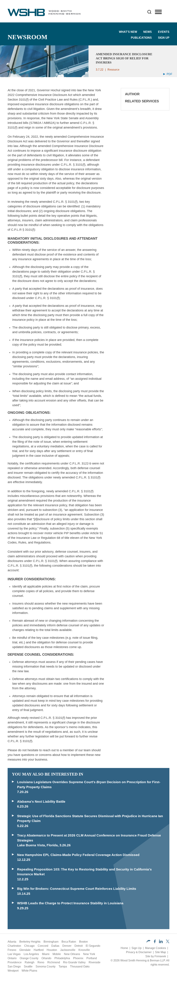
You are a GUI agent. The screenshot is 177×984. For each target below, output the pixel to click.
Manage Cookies (155, 948)
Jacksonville (67, 949)
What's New (128, 31)
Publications (141, 37)
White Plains (29, 970)
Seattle (28, 966)
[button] (149, 941)
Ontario (12, 958)
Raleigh (29, 962)
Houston (52, 949)
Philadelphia (62, 958)
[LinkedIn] (161, 942)
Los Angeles (31, 954)
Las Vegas (14, 954)
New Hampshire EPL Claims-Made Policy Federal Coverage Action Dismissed (78, 855)
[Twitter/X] (167, 942)
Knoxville (84, 949)
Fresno (12, 949)
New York (89, 954)
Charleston (14, 945)
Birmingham (51, 941)
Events (163, 31)
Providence (15, 962)
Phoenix (78, 958)
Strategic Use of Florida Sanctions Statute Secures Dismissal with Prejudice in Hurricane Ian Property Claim (90, 818)
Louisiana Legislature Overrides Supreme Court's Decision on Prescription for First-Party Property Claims (88, 784)
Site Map (160, 952)
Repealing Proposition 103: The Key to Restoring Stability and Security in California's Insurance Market (84, 872)
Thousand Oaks (80, 966)
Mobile (57, 954)
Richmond (53, 962)
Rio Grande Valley (74, 962)
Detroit (78, 945)
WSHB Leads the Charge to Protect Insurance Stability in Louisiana (70, 903)
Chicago (29, 945)
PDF (169, 74)
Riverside (94, 962)
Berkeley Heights (29, 941)
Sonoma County (45, 966)
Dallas (55, 945)
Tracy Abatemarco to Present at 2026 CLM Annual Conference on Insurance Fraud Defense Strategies (89, 838)
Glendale (25, 949)
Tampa (63, 966)
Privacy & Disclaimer (139, 952)
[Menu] (158, 12)
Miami (45, 954)
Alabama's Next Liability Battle (41, 801)
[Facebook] (155, 942)
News (147, 31)
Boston (83, 941)
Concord (43, 945)
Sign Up (163, 37)
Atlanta (12, 941)
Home (124, 948)
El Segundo (93, 945)
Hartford (39, 949)
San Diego (14, 966)
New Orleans (72, 954)
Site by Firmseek (155, 956)
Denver (66, 945)
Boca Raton (69, 941)
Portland (91, 958)
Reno (41, 962)
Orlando (46, 958)
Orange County (29, 958)
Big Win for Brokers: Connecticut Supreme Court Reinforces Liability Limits (76, 888)
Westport (13, 970)
